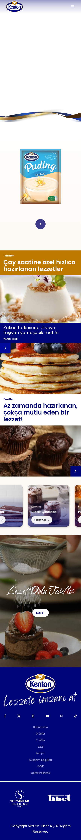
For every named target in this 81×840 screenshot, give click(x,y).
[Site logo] (14, 6)
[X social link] (18, 716)
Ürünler (40, 733)
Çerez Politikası (40, 773)
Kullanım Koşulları (40, 760)
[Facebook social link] (5, 716)
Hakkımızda (40, 727)
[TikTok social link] (75, 716)
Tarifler (40, 740)
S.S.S (40, 747)
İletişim (40, 753)
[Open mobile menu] (72, 6)
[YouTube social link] (47, 716)
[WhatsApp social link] (61, 716)
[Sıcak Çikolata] (41, 506)
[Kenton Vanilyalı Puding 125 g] (40, 176)
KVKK (40, 766)
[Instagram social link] (32, 716)
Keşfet (40, 613)
